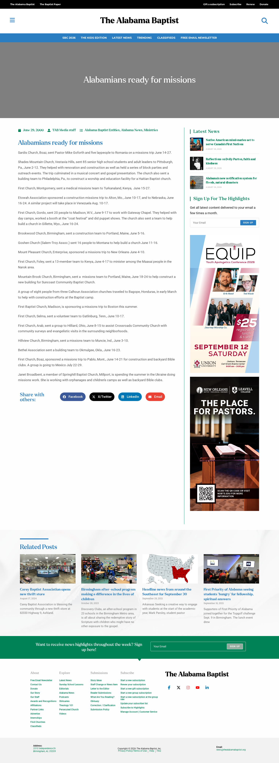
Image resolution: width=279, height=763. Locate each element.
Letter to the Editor (100, 688)
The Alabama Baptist (22, 4)
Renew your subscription (133, 684)
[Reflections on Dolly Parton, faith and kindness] (196, 163)
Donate (34, 688)
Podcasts (64, 697)
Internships (36, 718)
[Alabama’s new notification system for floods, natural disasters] (196, 182)
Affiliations (35, 705)
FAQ (159, 751)
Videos (62, 713)
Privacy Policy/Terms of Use (132, 751)
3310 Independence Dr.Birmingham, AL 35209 (44, 749)
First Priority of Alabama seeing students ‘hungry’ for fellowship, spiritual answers (228, 594)
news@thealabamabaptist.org (231, 749)
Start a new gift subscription (135, 688)
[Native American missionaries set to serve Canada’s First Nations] (196, 144)
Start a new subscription (133, 680)
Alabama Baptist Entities (102, 130)
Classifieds (166, 37)
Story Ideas (96, 680)
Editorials (64, 688)
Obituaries (64, 701)
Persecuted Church (69, 709)
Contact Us (36, 684)
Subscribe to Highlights (132, 707)
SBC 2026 (69, 37)
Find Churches (37, 722)
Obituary (95, 701)
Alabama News (131, 130)
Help (151, 751)
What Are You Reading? (102, 697)
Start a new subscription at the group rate (139, 698)
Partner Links (37, 709)
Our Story (35, 693)
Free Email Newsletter (199, 37)
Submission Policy (100, 709)
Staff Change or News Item (104, 684)
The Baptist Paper (50, 4)
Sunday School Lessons (71, 684)
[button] (265, 21)
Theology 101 (66, 705)
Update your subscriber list (134, 703)
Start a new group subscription (136, 693)
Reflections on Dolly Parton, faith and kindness (230, 161)
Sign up (248, 222)
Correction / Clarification (103, 705)
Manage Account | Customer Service (139, 712)
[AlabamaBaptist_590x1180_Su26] (224, 304)
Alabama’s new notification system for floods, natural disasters (231, 180)
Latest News (122, 37)
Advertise (35, 713)
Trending (144, 37)
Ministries (151, 130)
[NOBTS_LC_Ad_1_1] (224, 444)
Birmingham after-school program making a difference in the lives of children (108, 594)
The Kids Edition (94, 37)
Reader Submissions (101, 693)
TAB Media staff (64, 130)
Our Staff (34, 697)
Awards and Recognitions (43, 701)
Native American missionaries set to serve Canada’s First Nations (230, 142)
